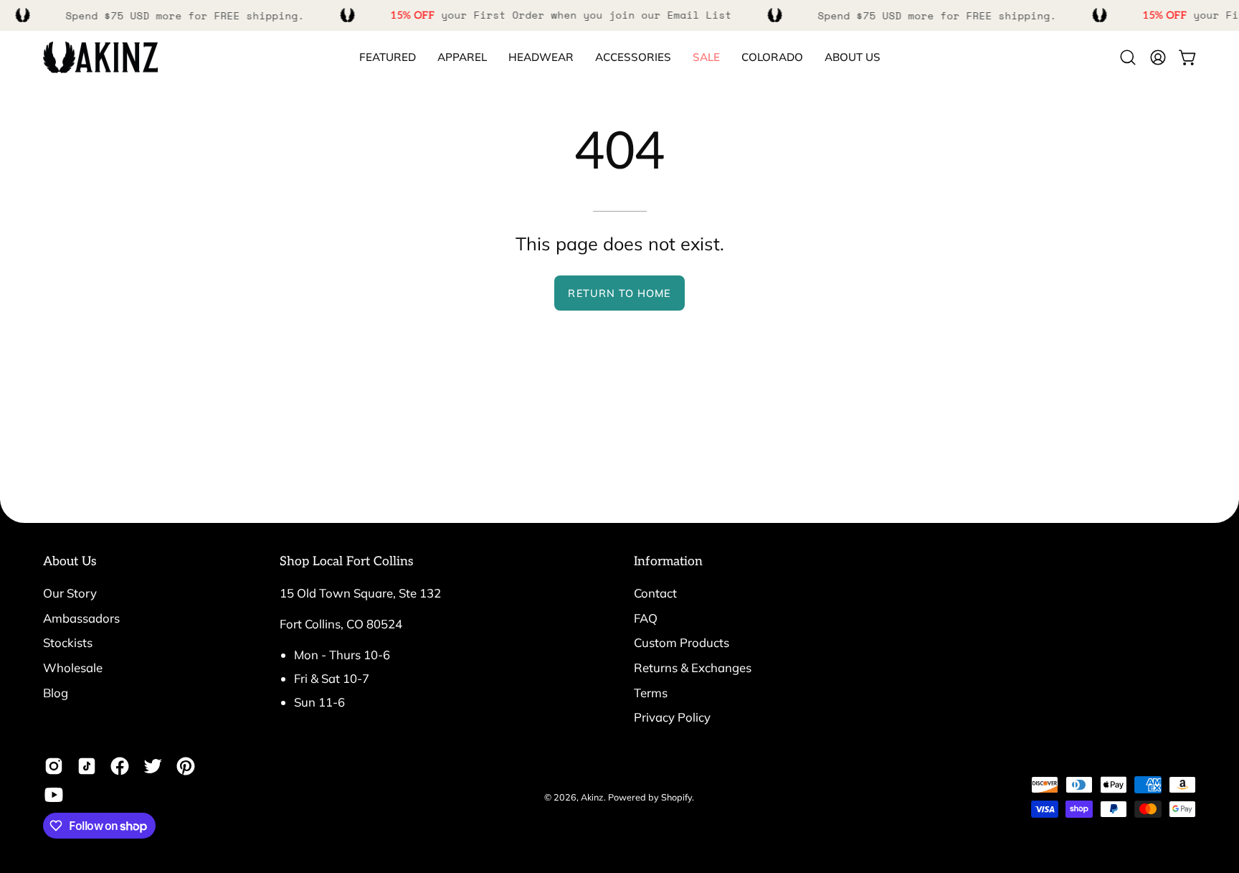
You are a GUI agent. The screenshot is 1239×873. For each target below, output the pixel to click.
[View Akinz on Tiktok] (87, 766)
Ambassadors (81, 618)
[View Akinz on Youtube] (54, 795)
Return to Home (619, 293)
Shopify (676, 796)
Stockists (67, 642)
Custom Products (681, 642)
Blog (55, 691)
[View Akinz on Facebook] (119, 766)
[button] (772, 58)
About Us (70, 561)
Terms (651, 691)
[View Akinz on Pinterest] (185, 766)
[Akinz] (100, 58)
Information (668, 561)
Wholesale (73, 667)
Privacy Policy (672, 717)
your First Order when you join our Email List (560, 14)
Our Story (70, 592)
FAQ (646, 618)
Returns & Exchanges (692, 667)
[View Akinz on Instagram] (54, 766)
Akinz (592, 796)
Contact (655, 592)
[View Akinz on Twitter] (152, 766)
